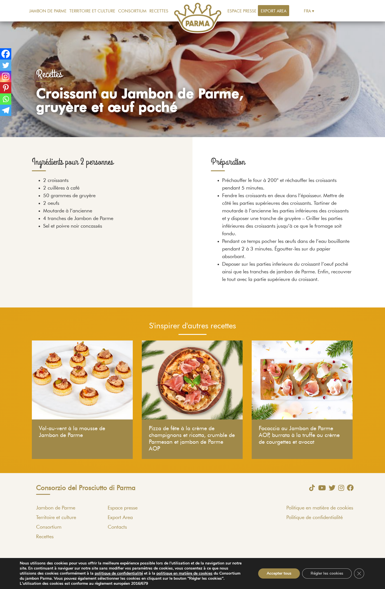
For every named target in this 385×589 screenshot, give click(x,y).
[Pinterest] (5, 87)
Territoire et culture (92, 11)
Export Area (273, 11)
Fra (307, 11)
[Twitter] (5, 65)
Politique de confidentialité (314, 517)
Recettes (158, 11)
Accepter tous (279, 573)
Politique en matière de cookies (319, 508)
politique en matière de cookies (184, 573)
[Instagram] (5, 76)
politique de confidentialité (119, 573)
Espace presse (241, 11)
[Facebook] (5, 54)
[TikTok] (310, 487)
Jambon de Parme (48, 11)
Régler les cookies (327, 573)
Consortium (132, 11)
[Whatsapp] (5, 99)
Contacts (117, 527)
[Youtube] (320, 487)
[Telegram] (5, 110)
